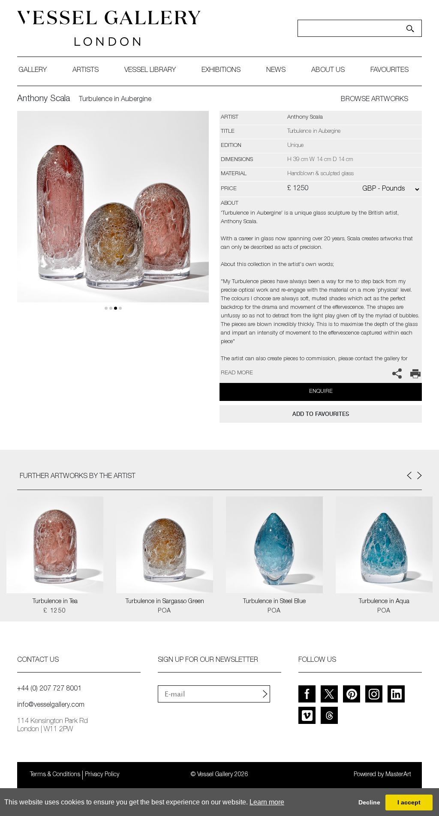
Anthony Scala (43, 99)
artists (85, 70)
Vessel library (150, 70)
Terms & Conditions (55, 775)
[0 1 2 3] (113, 217)
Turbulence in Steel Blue (274, 602)
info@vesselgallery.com (50, 705)
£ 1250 (54, 611)
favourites (389, 70)
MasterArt (398, 775)
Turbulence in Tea (55, 602)
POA (164, 611)
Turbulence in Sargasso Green (165, 602)
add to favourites (320, 414)
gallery (32, 70)
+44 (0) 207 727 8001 (49, 689)
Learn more (267, 802)
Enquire (321, 392)
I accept (409, 802)
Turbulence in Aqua (384, 602)
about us (328, 70)
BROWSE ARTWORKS (374, 99)
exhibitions (221, 70)
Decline (369, 802)
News (276, 70)
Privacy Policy (102, 775)
